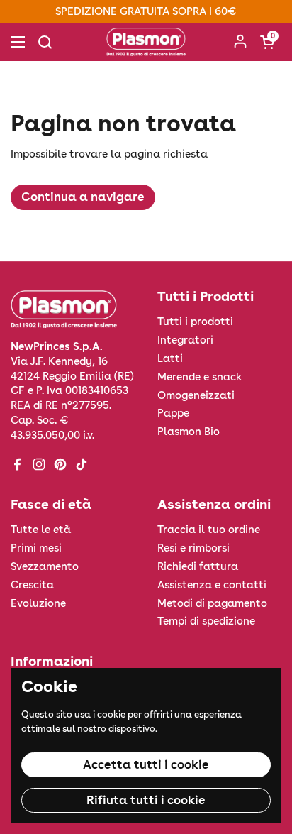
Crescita (32, 584)
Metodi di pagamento (212, 603)
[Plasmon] (146, 42)
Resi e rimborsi (193, 548)
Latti (170, 358)
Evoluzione (38, 603)
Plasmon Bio (188, 431)
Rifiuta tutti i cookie (146, 800)
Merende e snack (199, 377)
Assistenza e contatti (211, 584)
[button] (267, 42)
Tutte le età (41, 529)
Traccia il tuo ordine (208, 529)
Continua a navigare (83, 197)
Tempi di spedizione (206, 621)
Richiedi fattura (197, 566)
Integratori (185, 340)
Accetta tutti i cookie (146, 764)
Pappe (173, 413)
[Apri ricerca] (44, 42)
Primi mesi (36, 548)
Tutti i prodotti (195, 321)
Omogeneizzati (196, 395)
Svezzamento (45, 566)
